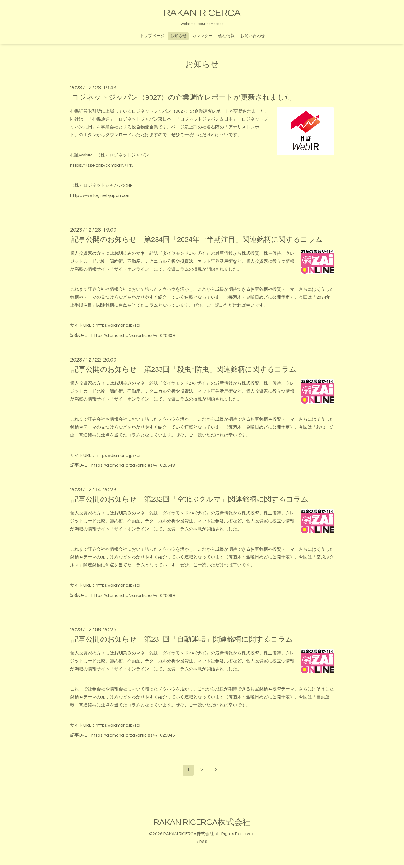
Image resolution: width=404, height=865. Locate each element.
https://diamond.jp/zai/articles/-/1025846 (133, 735)
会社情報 (226, 36)
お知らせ (178, 36)
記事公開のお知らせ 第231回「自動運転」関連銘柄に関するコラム (182, 639)
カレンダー (202, 36)
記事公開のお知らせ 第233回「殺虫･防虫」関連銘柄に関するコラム (184, 369)
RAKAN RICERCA (202, 13)
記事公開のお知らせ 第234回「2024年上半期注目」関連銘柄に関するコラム (197, 239)
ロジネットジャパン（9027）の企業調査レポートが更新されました (181, 97)
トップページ (152, 36)
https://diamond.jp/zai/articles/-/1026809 (133, 335)
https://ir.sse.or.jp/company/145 (102, 165)
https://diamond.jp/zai (118, 325)
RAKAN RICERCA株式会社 (202, 822)
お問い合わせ (252, 36)
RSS (203, 841)
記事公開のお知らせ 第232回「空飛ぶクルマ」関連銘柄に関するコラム (189, 499)
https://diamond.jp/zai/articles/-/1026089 (133, 595)
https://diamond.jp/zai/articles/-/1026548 (133, 465)
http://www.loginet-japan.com (100, 195)
